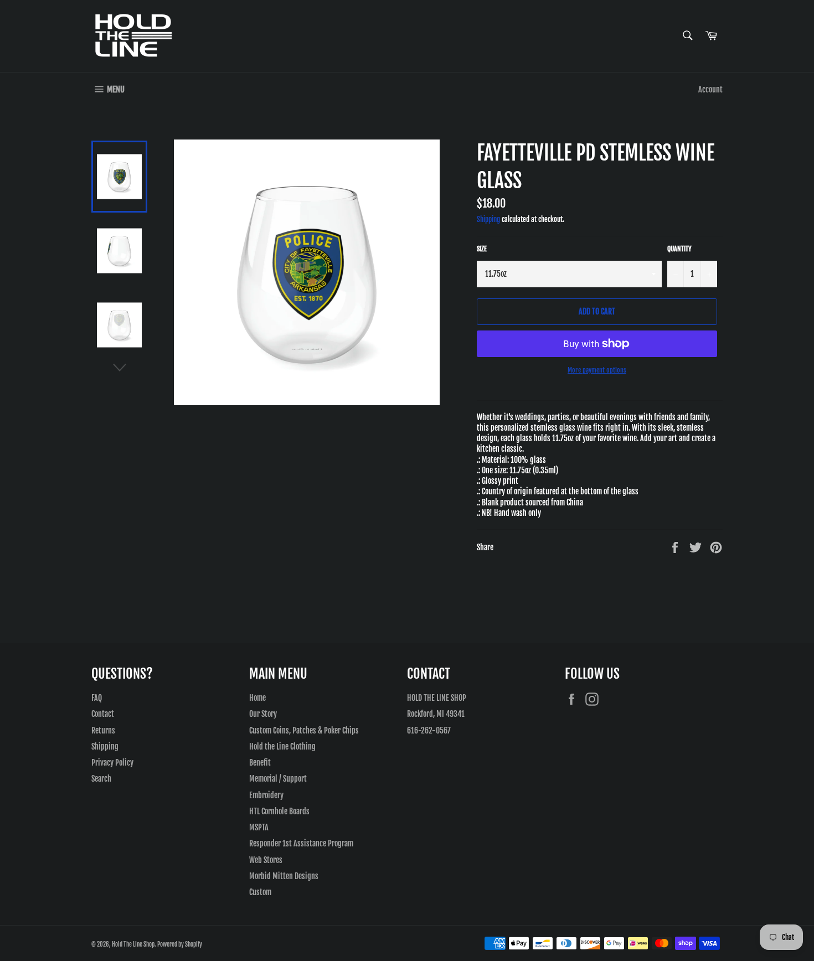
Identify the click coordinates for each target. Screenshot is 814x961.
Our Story (263, 714)
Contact (102, 714)
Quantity (679, 249)
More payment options (597, 370)
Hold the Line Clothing (282, 746)
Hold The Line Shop (133, 944)
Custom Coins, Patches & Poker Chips (304, 730)
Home (257, 697)
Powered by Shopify (179, 944)
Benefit (260, 762)
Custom (260, 892)
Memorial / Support (278, 778)
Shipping (488, 219)
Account (710, 89)
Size (482, 249)
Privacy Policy (112, 762)
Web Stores (265, 860)
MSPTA (259, 827)
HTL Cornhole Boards (279, 811)
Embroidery (266, 795)
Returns (103, 730)
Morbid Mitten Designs (283, 876)
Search (101, 778)
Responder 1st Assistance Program (301, 843)
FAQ (96, 697)
